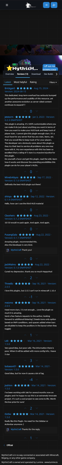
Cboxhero (10, 215)
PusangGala (11, 234)
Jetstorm (9, 116)
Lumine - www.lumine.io (47, 462)
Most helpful (20, 81)
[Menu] (7, 5)
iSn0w (8, 413)
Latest (8, 81)
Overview (9, 74)
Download (36, 74)
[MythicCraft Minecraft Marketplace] (31, 5)
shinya (8, 196)
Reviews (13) (22, 74)
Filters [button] (52, 82)
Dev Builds (48, 74)
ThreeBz (9, 283)
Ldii (6, 340)
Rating (33, 81)
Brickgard (10, 88)
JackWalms (10, 264)
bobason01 (10, 366)
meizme (9, 302)
